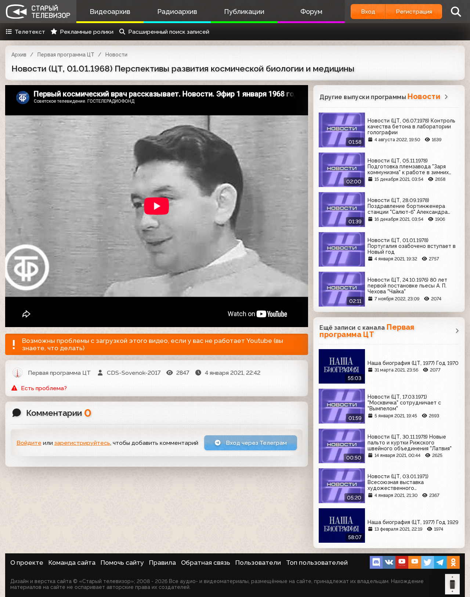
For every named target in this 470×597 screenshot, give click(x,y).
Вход (368, 11)
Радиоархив (177, 11)
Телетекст (30, 31)
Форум (311, 11)
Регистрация (414, 11)
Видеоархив (110, 11)
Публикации (244, 11)
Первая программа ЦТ (65, 55)
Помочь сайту (122, 562)
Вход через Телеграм (255, 442)
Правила (162, 562)
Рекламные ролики (86, 31)
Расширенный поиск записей (168, 31)
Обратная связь (205, 562)
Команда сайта (71, 562)
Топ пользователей (317, 562)
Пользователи (258, 562)
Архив (18, 55)
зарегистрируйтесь (82, 442)
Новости (116, 55)
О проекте (26, 562)
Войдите (29, 442)
